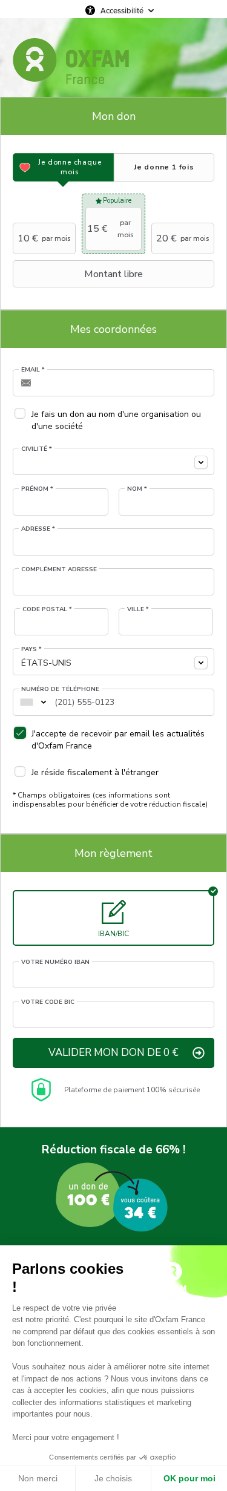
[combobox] (113, 461)
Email (33, 369)
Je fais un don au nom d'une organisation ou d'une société (116, 420)
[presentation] (63, 167)
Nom (137, 489)
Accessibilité (121, 10)
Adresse (38, 528)
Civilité (36, 449)
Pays (31, 649)
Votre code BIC (47, 1002)
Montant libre (113, 274)
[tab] (63, 167)
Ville (138, 609)
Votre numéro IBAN (55, 962)
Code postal (47, 609)
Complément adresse (59, 569)
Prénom (37, 489)
